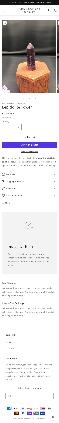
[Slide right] (36, 98)
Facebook (9, 348)
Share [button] (7, 203)
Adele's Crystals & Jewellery (26, 418)
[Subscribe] (50, 396)
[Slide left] (23, 98)
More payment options (29, 151)
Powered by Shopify (40, 418)
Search (8, 342)
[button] (3, 10)
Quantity (5, 122)
